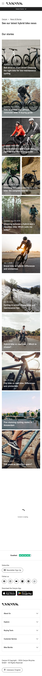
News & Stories (15, 19)
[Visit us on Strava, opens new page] (22, 581)
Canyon (4, 19)
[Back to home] (14, 3)
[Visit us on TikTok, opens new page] (28, 581)
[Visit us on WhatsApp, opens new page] (34, 581)
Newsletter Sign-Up (13, 570)
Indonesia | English (13, 670)
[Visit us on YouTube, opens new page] (16, 581)
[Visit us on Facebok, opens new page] (4, 581)
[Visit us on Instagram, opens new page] (10, 581)
